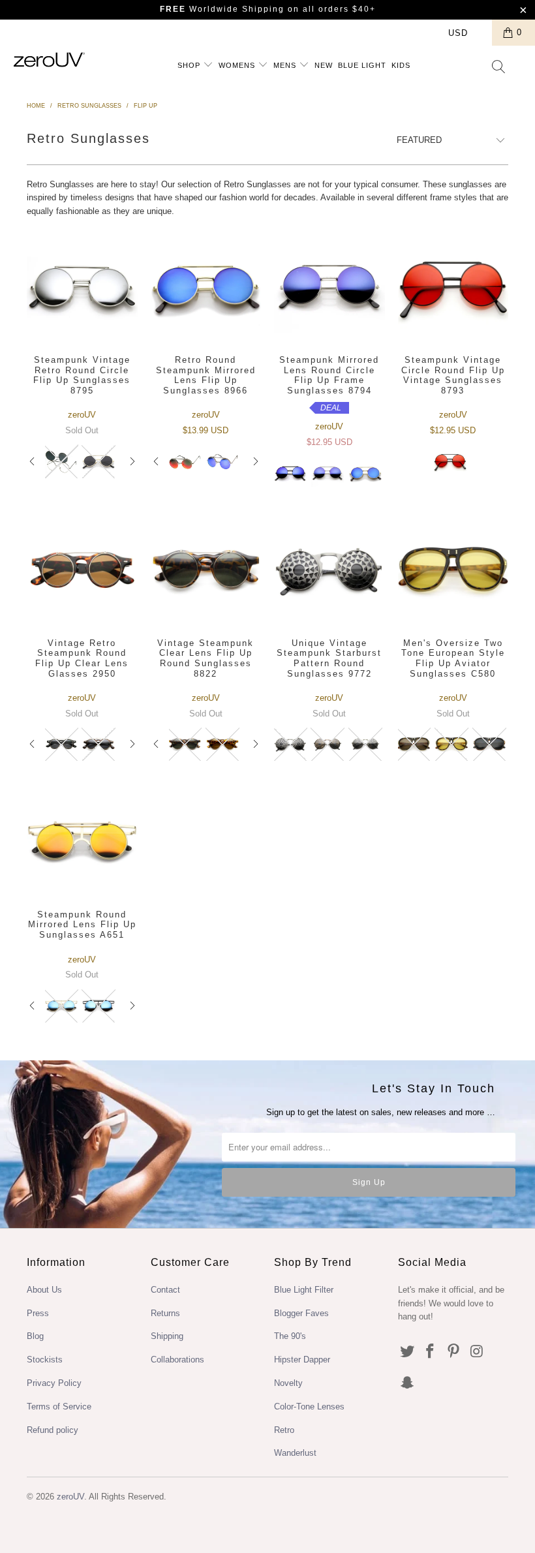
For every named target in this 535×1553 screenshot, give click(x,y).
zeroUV (70, 1496)
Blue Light (362, 65)
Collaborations (177, 1359)
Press (38, 1313)
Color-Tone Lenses (309, 1406)
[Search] (499, 68)
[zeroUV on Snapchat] (408, 1383)
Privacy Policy (54, 1383)
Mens (286, 65)
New (323, 65)
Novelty (288, 1383)
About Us (44, 1290)
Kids (400, 65)
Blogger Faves (301, 1313)
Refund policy (52, 1430)
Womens (238, 65)
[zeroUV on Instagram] (477, 1352)
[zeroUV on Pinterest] (454, 1352)
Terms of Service (59, 1406)
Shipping (167, 1336)
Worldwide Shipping (222, 9)
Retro (284, 1430)
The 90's (290, 1336)
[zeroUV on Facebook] (430, 1352)
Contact (165, 1290)
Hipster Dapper (302, 1359)
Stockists (45, 1359)
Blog (35, 1336)
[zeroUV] (49, 60)
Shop (190, 65)
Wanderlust (295, 1453)
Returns (165, 1313)
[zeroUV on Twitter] (408, 1352)
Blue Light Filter (303, 1290)
